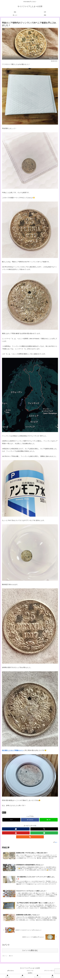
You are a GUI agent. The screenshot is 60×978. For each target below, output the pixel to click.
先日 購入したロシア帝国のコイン (13, 750)
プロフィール (30, 970)
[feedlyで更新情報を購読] (44, 832)
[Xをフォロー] (44, 828)
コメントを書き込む (30, 950)
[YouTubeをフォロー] (16, 832)
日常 (5, 812)
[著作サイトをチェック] (16, 828)
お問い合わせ (10, 970)
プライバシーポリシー (49, 970)
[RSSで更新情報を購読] (30, 836)
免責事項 (30, 973)
